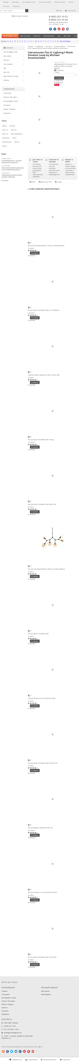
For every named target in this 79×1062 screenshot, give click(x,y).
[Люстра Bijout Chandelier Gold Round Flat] (52, 475)
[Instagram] (54, 29)
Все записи (5, 180)
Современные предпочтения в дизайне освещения (12, 176)
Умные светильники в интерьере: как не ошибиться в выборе (13, 168)
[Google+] (32, 1051)
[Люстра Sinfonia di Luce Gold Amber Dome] (52, 863)
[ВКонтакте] (15, 1051)
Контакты (6, 6)
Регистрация (72, 10)
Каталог (10, 48)
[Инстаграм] (20, 1051)
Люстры (36, 36)
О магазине (15, 2)
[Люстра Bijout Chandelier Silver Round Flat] (52, 928)
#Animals (12, 126)
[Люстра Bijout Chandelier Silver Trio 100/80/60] (52, 281)
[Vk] (67, 29)
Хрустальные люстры (10, 76)
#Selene (17, 142)
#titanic (4, 146)
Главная (5, 2)
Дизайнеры (39, 46)
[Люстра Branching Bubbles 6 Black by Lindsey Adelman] (52, 540)
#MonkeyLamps (6, 142)
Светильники (48, 36)
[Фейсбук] (7, 1051)
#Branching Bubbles (16, 134)
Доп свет (67, 36)
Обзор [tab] (33, 182)
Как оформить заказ (29, 2)
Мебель (6, 80)
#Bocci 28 (13, 130)
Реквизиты (16, 6)
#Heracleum (5, 138)
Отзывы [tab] (59, 182)
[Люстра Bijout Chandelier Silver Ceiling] (52, 411)
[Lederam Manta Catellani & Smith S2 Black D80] (52, 346)
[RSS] (3, 1051)
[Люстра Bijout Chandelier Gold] (52, 605)
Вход (60, 10)
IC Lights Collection (59, 46)
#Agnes (4, 126)
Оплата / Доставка (45, 2)
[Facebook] (50, 29)
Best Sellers (25, 36)
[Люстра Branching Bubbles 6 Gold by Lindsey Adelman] (52, 217)
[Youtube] (59, 29)
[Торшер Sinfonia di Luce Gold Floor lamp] (52, 669)
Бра (59, 36)
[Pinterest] (63, 29)
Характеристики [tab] (45, 182)
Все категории (65, 41)
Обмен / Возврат (59, 2)
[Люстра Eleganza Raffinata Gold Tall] (52, 799)
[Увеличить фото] (29, 243)
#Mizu (14, 138)
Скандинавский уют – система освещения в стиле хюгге (11, 161)
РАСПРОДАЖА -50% (10, 36)
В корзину (59, 78)
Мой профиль (46, 994)
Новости (71, 2)
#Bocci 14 (5, 130)
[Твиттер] (11, 1051)
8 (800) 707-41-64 (58, 19)
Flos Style (48, 46)
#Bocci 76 (5, 134)
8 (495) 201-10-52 (58, 16)
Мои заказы (45, 991)
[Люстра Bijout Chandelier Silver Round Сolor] (52, 734)
